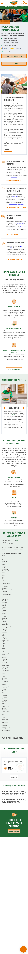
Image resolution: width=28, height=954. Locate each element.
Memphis (4, 657)
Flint (3, 608)
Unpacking (14, 518)
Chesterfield (5, 578)
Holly (3, 635)
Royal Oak (4, 700)
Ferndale (4, 607)
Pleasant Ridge (5, 686)
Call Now (15, 63)
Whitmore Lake (6, 730)
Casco (3, 577)
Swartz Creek (5, 713)
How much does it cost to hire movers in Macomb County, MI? (13, 792)
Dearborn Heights (6, 594)
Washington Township (7, 724)
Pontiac (4, 689)
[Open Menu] (2, 3)
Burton (4, 574)
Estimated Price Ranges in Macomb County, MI (14, 351)
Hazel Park (4, 631)
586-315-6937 (24, 3)
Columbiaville (5, 586)
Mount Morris (5, 665)
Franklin (4, 613)
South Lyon (5, 708)
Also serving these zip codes (12, 738)
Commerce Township (7, 590)
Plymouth (4, 687)
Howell (4, 637)
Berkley (4, 567)
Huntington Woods (7, 638)
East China (4, 601)
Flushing (4, 610)
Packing (14, 497)
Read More (14, 777)
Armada (4, 563)
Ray (3, 692)
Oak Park (4, 675)
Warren (4, 721)
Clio (3, 585)
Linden (3, 648)
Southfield (4, 709)
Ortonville (4, 678)
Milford (4, 661)
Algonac (4, 560)
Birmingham (5, 569)
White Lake (5, 728)
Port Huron (5, 691)
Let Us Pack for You (12, 235)
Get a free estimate (14, 831)
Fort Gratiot (5, 612)
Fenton (4, 605)
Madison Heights (6, 653)
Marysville (4, 656)
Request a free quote (16, 56)
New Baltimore (6, 667)
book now (7, 150)
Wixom (4, 732)
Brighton (4, 572)
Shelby (3, 705)
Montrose (4, 662)
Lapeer (4, 645)
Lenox (3, 646)
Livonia (4, 649)
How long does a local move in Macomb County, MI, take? (13, 800)
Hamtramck (5, 624)
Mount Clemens (6, 664)
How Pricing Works (14, 306)
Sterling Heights (6, 711)
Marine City (5, 654)
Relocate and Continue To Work (16, 208)
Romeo (4, 698)
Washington (5, 722)
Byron (3, 575)
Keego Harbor (5, 640)
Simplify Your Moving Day (14, 181)
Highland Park (5, 634)
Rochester (4, 697)
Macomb (4, 651)
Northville (4, 672)
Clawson (4, 582)
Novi (3, 673)
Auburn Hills (5, 566)
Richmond (4, 695)
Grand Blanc (5, 620)
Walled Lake (5, 719)
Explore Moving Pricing (14, 369)
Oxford (4, 683)
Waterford (4, 725)
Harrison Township (6, 626)
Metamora (4, 659)
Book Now (22, 6)
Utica (3, 717)
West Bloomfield (6, 727)
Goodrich (4, 618)
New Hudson (5, 670)
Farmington (5, 604)
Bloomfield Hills (6, 571)
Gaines (3, 615)
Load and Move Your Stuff (14, 259)
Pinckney (4, 684)
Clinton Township (6, 583)
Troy (3, 714)
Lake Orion (4, 642)
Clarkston (4, 580)
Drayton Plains (5, 599)
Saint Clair (4, 702)
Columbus (4, 588)
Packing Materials (14, 477)
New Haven (5, 668)
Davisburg (4, 591)
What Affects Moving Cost (14, 328)
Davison (4, 593)
